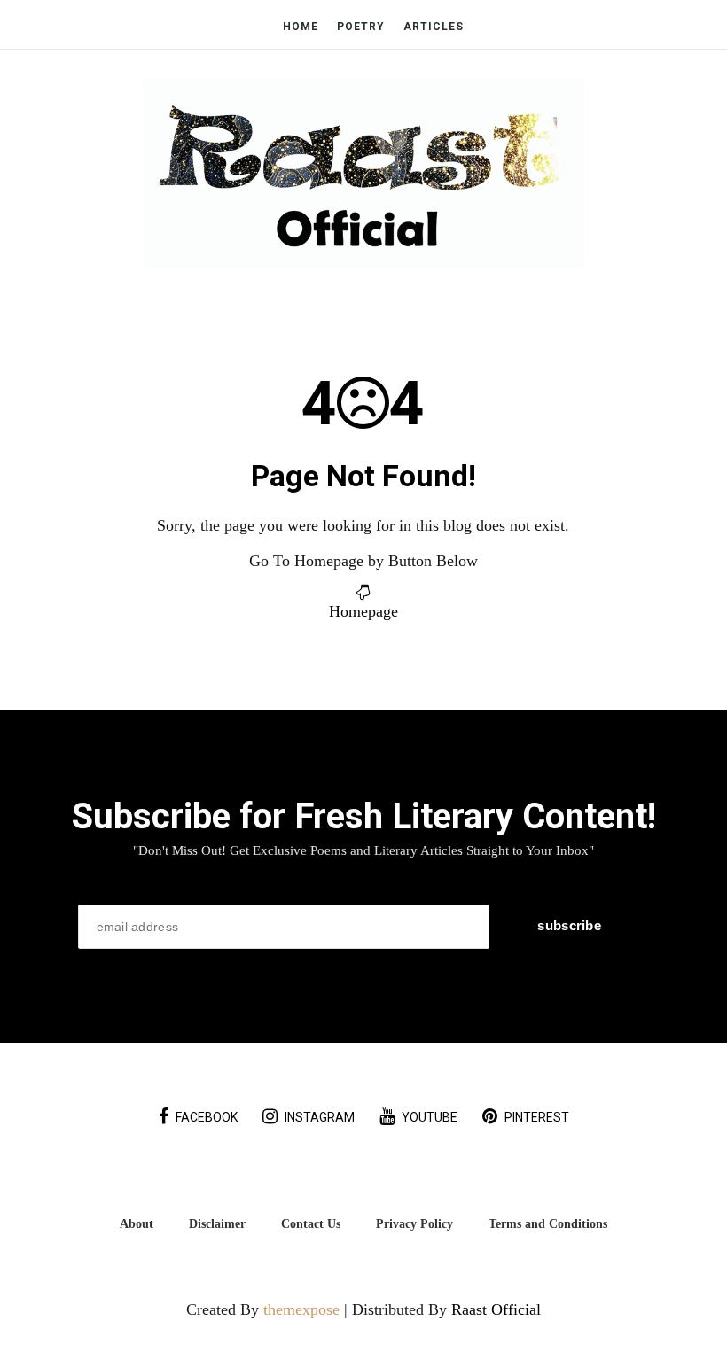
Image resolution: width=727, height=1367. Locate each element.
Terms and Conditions (548, 1223)
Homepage (363, 611)
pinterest (536, 1117)
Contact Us (310, 1223)
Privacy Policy (414, 1223)
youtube (429, 1117)
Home (300, 26)
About (136, 1223)
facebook (207, 1117)
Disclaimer (217, 1223)
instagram (320, 1117)
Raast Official (496, 1309)
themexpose (301, 1309)
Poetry (361, 26)
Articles (433, 26)
